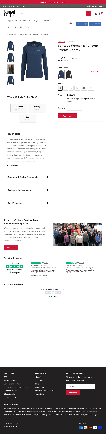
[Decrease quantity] (69, 108)
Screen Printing (10, 397)
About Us (101, 6)
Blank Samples (10, 394)
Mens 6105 (61, 42)
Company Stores (10, 390)
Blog (37, 384)
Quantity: (62, 108)
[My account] (96, 13)
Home (6, 34)
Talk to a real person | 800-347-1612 (13, 6)
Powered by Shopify (10, 426)
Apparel (11, 20)
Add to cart (67, 116)
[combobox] (52, 13)
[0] (100, 13)
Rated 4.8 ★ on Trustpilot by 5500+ (53, 2)
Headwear (24, 20)
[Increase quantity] (80, 108)
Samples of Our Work (12, 384)
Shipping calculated (86, 99)
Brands (11, 27)
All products (14, 34)
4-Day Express (25, 27)
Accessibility (39, 394)
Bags (36, 20)
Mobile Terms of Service (44, 390)
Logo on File (95, 24)
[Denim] (61, 74)
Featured (47, 20)
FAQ (5, 377)
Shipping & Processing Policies (16, 387)
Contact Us (39, 387)
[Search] (88, 13)
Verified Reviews (10, 380)
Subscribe (73, 393)
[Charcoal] (69, 74)
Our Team (39, 380)
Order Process (92, 6)
